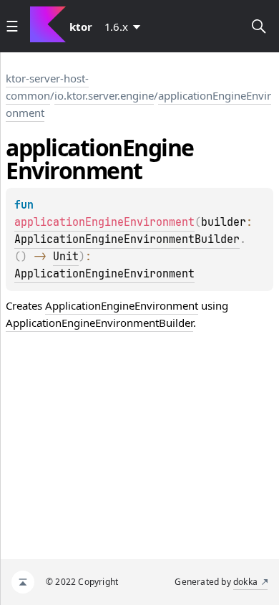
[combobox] (125, 26)
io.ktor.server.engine (104, 95)
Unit (66, 256)
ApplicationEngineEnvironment (104, 274)
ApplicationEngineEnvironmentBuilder (127, 239)
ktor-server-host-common (47, 87)
